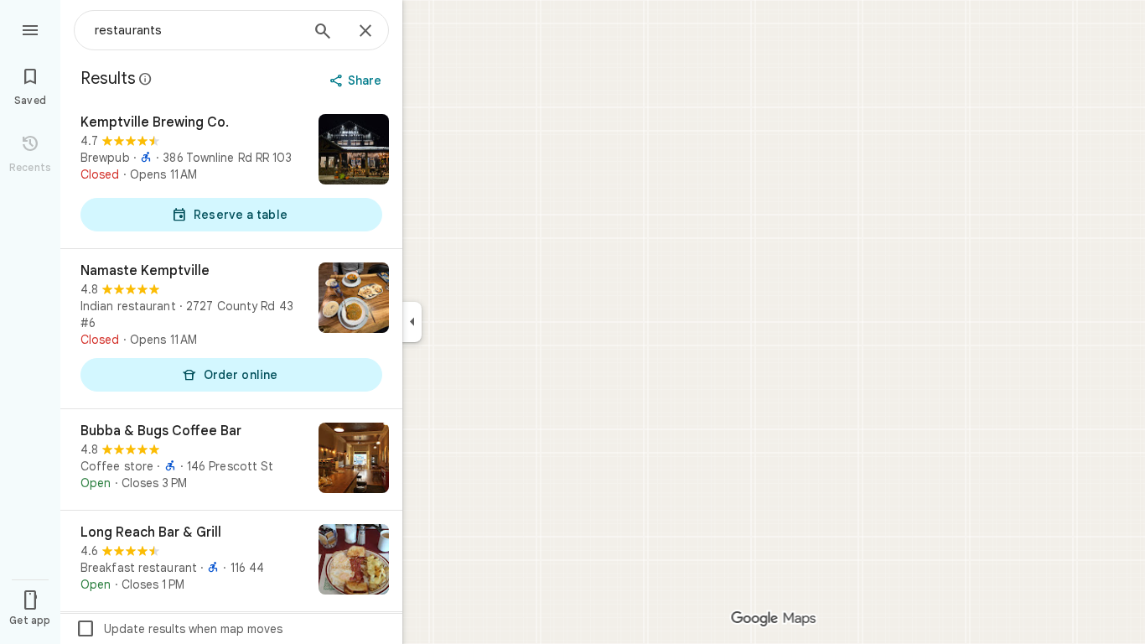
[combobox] (197, 30)
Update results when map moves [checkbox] (178, 629)
